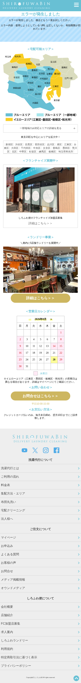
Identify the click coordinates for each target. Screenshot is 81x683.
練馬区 (42, 151)
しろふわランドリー (14, 640)
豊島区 (56, 148)
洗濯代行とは (10, 468)
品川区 (50, 144)
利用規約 (7, 648)
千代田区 (26, 148)
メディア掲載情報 (13, 579)
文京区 (46, 148)
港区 (59, 144)
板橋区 (52, 151)
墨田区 (66, 148)
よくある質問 (10, 554)
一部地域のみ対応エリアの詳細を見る (40, 128)
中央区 (36, 148)
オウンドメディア (13, 588)
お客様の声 (8, 562)
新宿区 (9, 144)
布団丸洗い (8, 501)
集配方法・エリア (13, 493)
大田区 (14, 148)
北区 (14, 151)
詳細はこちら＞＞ (40, 223)
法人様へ (7, 518)
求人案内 (7, 632)
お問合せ (7, 571)
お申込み (7, 545)
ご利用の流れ (10, 476)
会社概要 (7, 606)
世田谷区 (40, 144)
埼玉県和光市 (65, 151)
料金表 (5, 485)
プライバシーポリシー (16, 665)
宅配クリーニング (13, 510)
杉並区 (32, 151)
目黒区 (28, 144)
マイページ (8, 537)
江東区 (68, 144)
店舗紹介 (7, 615)
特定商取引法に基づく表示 (19, 657)
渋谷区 (19, 144)
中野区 (23, 151)
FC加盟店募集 (10, 623)
